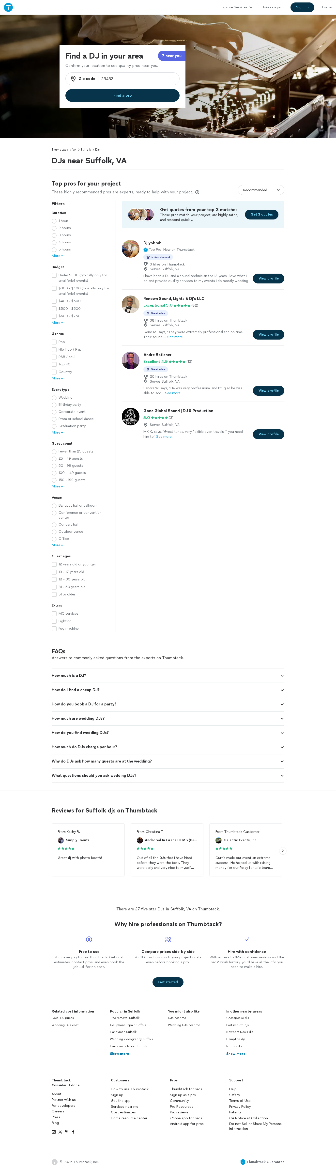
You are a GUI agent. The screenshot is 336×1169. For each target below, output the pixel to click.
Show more (119, 1054)
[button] (152, 249)
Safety (234, 1095)
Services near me (124, 1107)
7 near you (172, 55)
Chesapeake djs (237, 1018)
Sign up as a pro (183, 1095)
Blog (55, 1123)
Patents (235, 1112)
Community (179, 1101)
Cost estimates (123, 1112)
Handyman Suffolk (123, 1032)
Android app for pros (187, 1124)
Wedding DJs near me (184, 1025)
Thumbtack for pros (186, 1089)
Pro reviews (179, 1112)
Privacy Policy (240, 1107)
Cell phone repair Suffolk (128, 1025)
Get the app (121, 1101)
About (56, 1094)
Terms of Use (240, 1101)
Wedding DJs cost (65, 1025)
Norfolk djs (234, 1046)
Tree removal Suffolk (124, 1018)
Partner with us (64, 1100)
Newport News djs (239, 1032)
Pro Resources (181, 1107)
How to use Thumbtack (130, 1089)
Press (56, 1117)
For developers (63, 1106)
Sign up (117, 1095)
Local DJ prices (63, 1018)
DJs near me (177, 1018)
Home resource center (129, 1118)
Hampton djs (235, 1039)
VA (74, 149)
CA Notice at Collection (248, 1118)
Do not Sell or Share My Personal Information (255, 1126)
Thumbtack (60, 149)
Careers (58, 1111)
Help (233, 1089)
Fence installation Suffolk (128, 1046)
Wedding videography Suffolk (131, 1039)
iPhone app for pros (186, 1118)
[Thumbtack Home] (8, 7)
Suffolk (85, 149)
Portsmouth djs (237, 1025)
